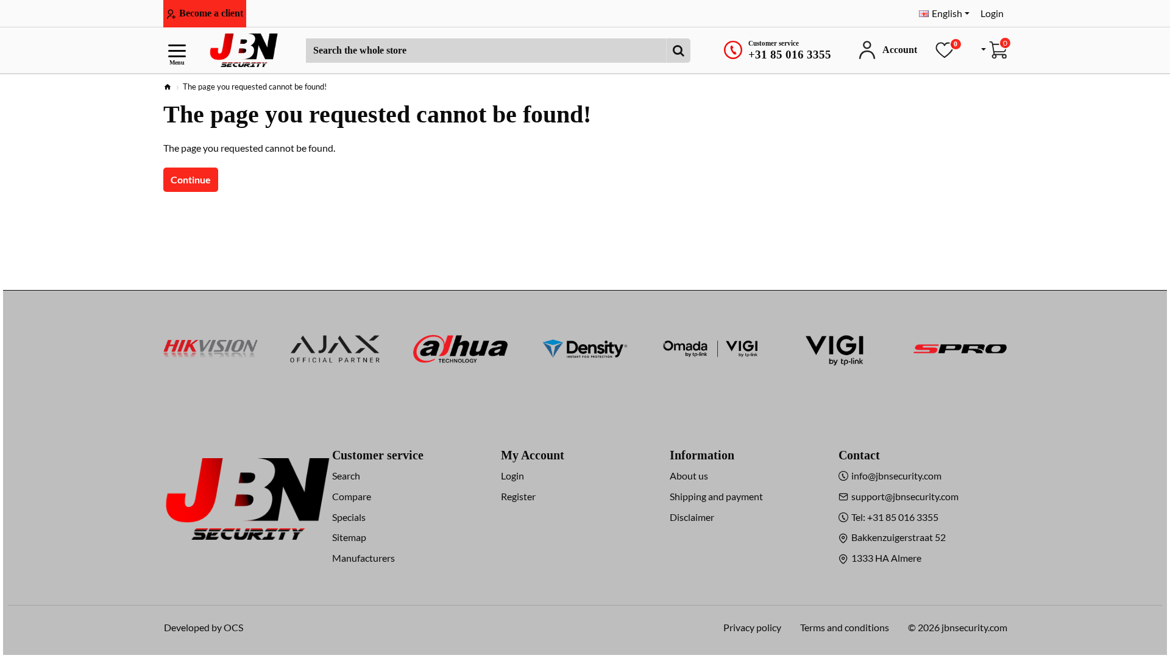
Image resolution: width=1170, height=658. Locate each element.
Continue (191, 179)
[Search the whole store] (678, 50)
